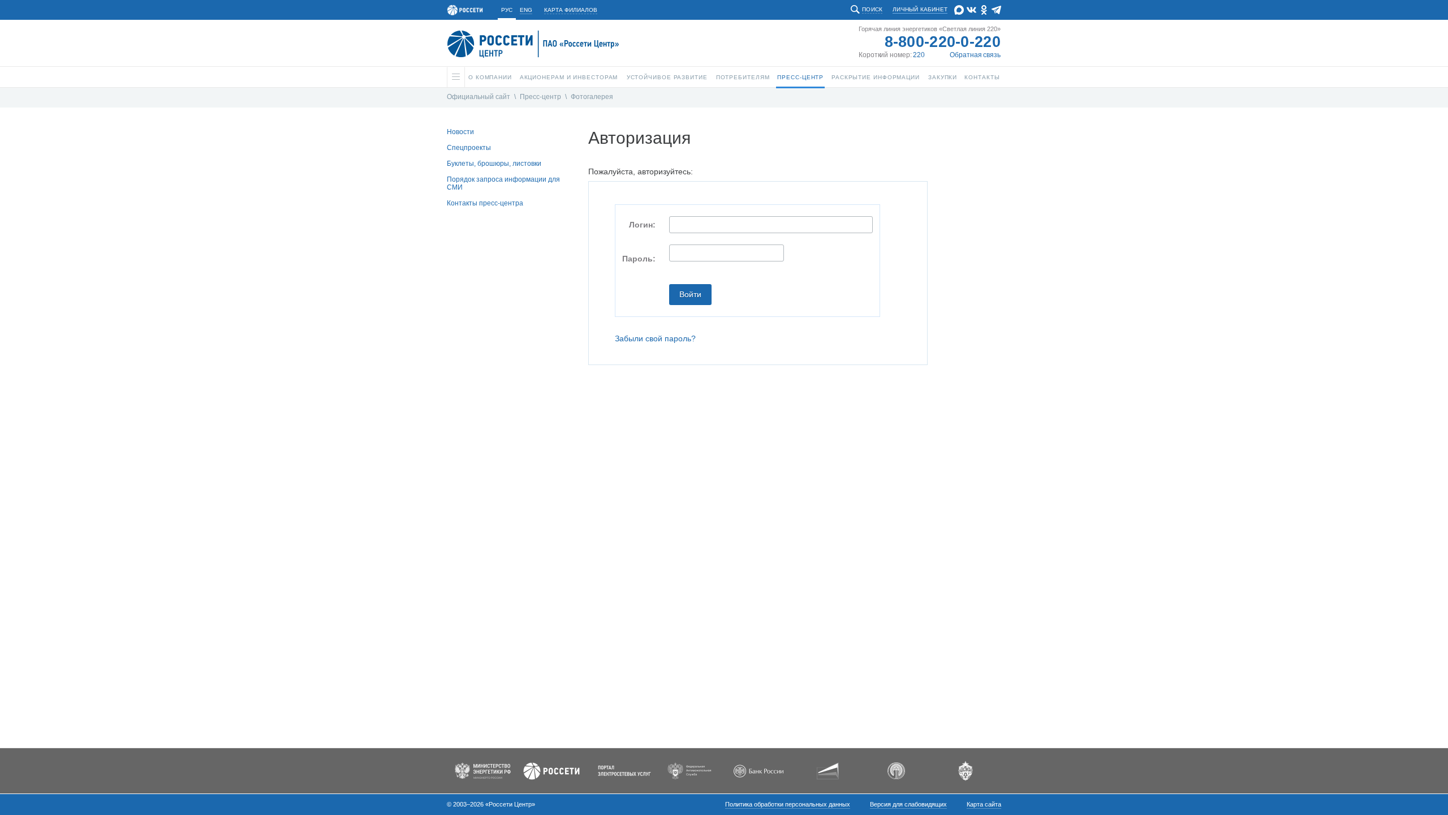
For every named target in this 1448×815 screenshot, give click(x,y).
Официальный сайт (478, 97)
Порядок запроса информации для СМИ (503, 183)
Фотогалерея (592, 97)
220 (919, 55)
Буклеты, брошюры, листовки (494, 164)
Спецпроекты (469, 148)
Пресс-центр (540, 97)
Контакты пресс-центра (485, 203)
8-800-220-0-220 (943, 41)
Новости (460, 132)
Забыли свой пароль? (655, 338)
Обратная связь (975, 55)
